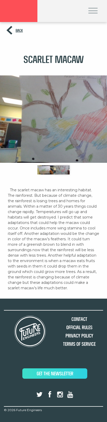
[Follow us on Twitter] (39, 394)
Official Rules (79, 327)
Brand (18, 11)
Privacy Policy (79, 336)
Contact (79, 319)
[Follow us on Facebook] (49, 394)
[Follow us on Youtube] (70, 394)
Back (19, 30)
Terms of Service (79, 344)
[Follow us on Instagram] (60, 394)
